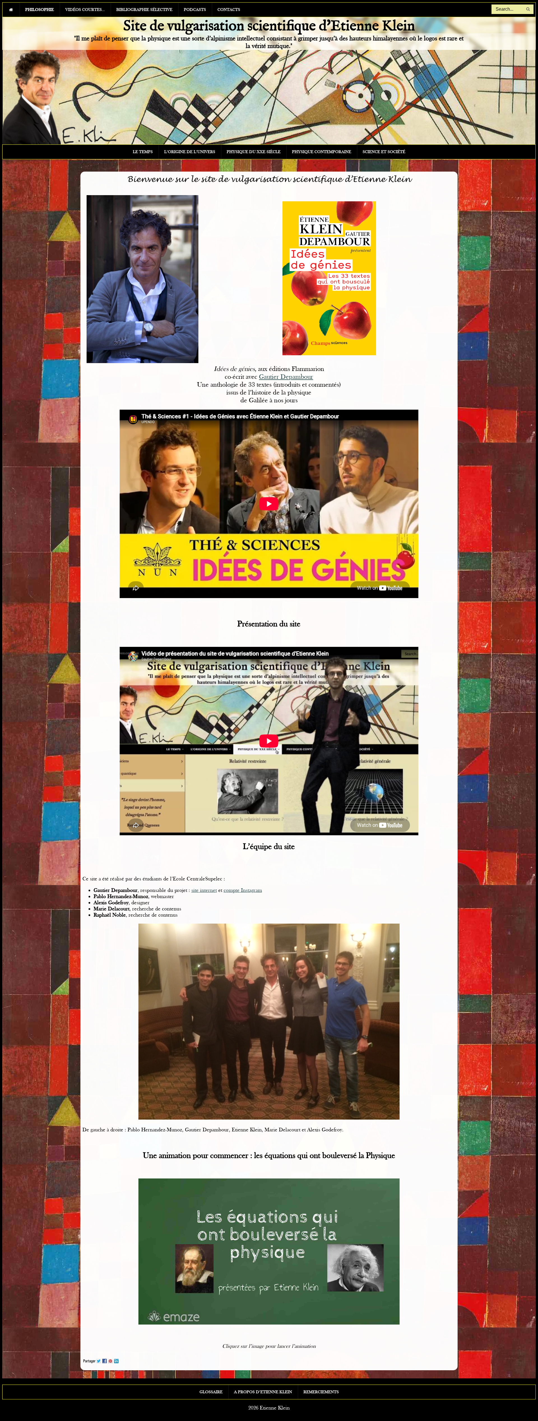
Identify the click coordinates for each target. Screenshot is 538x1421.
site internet (204, 890)
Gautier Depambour (286, 377)
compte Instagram (243, 890)
